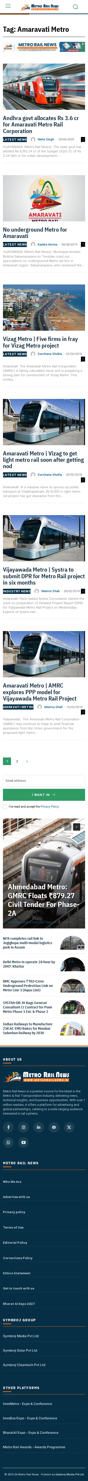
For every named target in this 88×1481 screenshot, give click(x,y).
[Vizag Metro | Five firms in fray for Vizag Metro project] (44, 309)
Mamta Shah (50, 591)
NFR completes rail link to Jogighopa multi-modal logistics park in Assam (27, 943)
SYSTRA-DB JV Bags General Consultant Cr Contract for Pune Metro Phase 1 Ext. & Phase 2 (27, 1007)
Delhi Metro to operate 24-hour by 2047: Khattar (29, 964)
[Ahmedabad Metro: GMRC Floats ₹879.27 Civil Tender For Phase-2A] (44, 873)
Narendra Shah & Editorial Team (30, 922)
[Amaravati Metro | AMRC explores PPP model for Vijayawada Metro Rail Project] (44, 655)
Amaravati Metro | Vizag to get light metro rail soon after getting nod (43, 459)
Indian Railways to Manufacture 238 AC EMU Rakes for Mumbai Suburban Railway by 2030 (28, 1028)
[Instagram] (23, 1127)
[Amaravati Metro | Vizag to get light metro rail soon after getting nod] (44, 423)
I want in (41, 795)
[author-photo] (34, 139)
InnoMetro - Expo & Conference (27, 1404)
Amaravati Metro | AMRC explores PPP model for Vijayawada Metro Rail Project (40, 691)
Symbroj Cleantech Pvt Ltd (24, 1365)
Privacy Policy (49, 806)
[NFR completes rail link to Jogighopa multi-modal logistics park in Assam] (72, 948)
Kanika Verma (47, 244)
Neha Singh (46, 139)
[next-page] (27, 761)
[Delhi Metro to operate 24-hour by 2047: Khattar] (72, 969)
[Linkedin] (38, 1127)
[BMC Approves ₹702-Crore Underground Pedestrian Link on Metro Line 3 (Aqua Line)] (72, 991)
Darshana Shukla (50, 354)
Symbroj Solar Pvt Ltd (20, 1350)
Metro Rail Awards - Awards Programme (34, 1447)
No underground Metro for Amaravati (35, 233)
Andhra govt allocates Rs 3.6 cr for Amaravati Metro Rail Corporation (41, 124)
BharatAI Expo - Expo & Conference (30, 1433)
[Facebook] (8, 1127)
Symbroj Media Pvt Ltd (21, 1336)
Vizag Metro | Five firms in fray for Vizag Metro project (40, 342)
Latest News (15, 139)
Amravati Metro (18, 707)
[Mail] (54, 1127)
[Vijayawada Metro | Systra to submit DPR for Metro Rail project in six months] (44, 540)
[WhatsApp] (8, 1142)
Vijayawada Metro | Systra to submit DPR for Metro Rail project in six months (44, 575)
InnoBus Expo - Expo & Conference (30, 1418)
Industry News (17, 591)
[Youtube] (23, 1142)
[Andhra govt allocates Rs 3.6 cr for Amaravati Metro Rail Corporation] (44, 88)
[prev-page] (67, 827)
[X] (69, 1127)
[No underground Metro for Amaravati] (44, 200)
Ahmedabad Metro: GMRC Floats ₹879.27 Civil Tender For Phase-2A (43, 900)
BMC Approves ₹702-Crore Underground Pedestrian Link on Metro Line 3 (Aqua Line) (28, 985)
